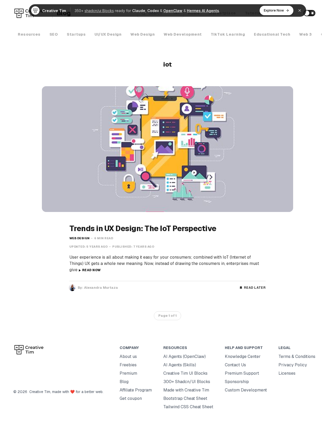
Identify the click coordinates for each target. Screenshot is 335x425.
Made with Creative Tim (186, 390)
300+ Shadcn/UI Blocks (186, 381)
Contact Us (235, 365)
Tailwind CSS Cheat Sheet (188, 407)
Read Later (255, 287)
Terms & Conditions (296, 356)
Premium (128, 373)
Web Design (142, 34)
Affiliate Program (136, 390)
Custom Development (246, 390)
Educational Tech (272, 34)
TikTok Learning (228, 34)
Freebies (128, 365)
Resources (29, 34)
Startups (76, 34)
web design (79, 238)
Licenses (286, 373)
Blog (124, 381)
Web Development (183, 34)
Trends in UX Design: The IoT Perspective (142, 228)
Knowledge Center (243, 356)
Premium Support (242, 373)
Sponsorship (237, 381)
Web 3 (305, 34)
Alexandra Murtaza (101, 287)
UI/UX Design (107, 34)
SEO (53, 34)
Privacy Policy (292, 365)
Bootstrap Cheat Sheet (185, 398)
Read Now (91, 270)
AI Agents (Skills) (179, 365)
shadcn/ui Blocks (99, 10)
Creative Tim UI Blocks (185, 373)
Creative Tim (38, 391)
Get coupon (131, 398)
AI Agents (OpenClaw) (184, 356)
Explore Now (274, 10)
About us (128, 356)
